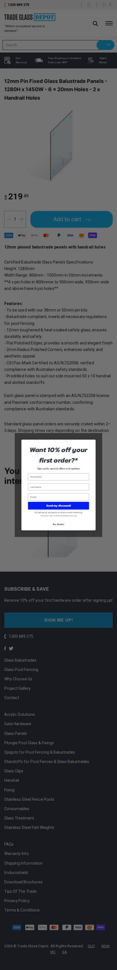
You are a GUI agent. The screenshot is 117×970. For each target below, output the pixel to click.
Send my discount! (58, 505)
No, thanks (58, 524)
